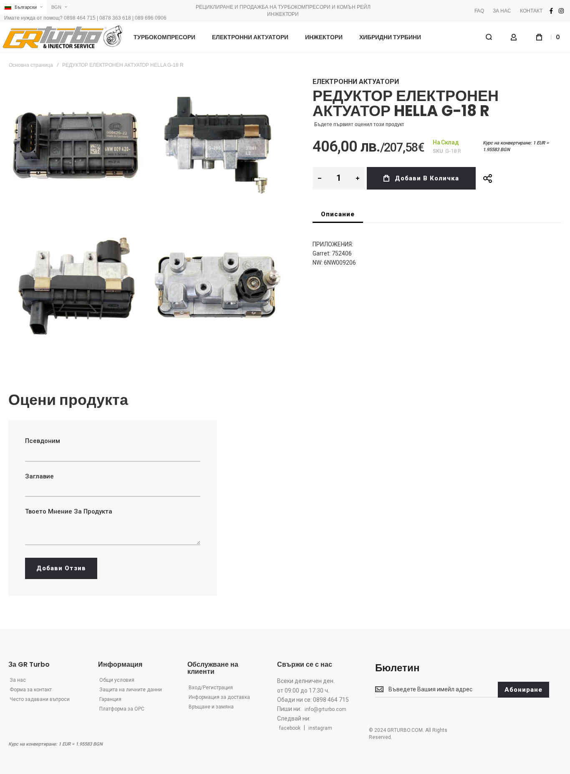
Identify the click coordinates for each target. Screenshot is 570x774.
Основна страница (31, 65)
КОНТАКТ (531, 11)
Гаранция (110, 699)
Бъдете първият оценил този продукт (359, 124)
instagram (320, 728)
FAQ (479, 11)
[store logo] (62, 37)
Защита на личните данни (130, 690)
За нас (18, 680)
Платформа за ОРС (121, 709)
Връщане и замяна (211, 707)
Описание (338, 214)
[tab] (338, 214)
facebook (289, 728)
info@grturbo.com (325, 709)
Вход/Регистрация (211, 688)
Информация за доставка (219, 697)
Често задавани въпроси (40, 699)
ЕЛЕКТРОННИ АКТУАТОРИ (356, 82)
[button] (23, 7)
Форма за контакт (31, 690)
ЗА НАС (502, 11)
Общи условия (116, 680)
